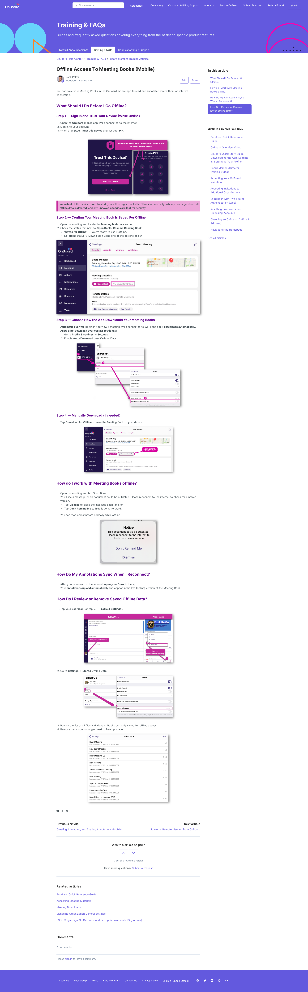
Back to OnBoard (228, 5)
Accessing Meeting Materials (73, 900)
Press (95, 980)
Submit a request (142, 868)
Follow (195, 80)
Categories (136, 5)
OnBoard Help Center (69, 58)
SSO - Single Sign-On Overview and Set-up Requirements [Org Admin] (99, 920)
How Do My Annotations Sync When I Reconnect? (227, 99)
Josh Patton (73, 77)
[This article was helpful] (123, 853)
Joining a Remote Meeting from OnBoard (175, 829)
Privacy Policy (150, 980)
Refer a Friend (276, 5)
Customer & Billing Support (183, 5)
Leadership (80, 980)
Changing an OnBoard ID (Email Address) (229, 221)
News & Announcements (73, 50)
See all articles (217, 238)
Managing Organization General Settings (81, 913)
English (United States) (176, 980)
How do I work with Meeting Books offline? (226, 89)
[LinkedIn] (67, 811)
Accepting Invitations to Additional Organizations (225, 190)
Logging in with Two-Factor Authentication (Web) (227, 200)
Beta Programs (111, 980)
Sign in (294, 5)
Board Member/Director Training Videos (224, 169)
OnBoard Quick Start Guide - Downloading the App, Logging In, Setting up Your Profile (229, 157)
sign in (68, 958)
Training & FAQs (103, 50)
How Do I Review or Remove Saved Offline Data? (226, 109)
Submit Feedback (253, 5)
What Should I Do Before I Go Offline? (226, 80)
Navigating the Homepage (226, 229)
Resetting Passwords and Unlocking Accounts (225, 211)
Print (184, 80)
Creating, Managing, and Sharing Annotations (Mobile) (89, 829)
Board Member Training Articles (129, 58)
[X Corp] (62, 811)
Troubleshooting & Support (133, 50)
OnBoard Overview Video (225, 147)
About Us (209, 5)
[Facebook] (57, 811)
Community (156, 5)
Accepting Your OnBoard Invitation (225, 180)
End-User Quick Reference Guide (76, 894)
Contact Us (131, 980)
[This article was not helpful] (133, 853)
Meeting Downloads (68, 907)
